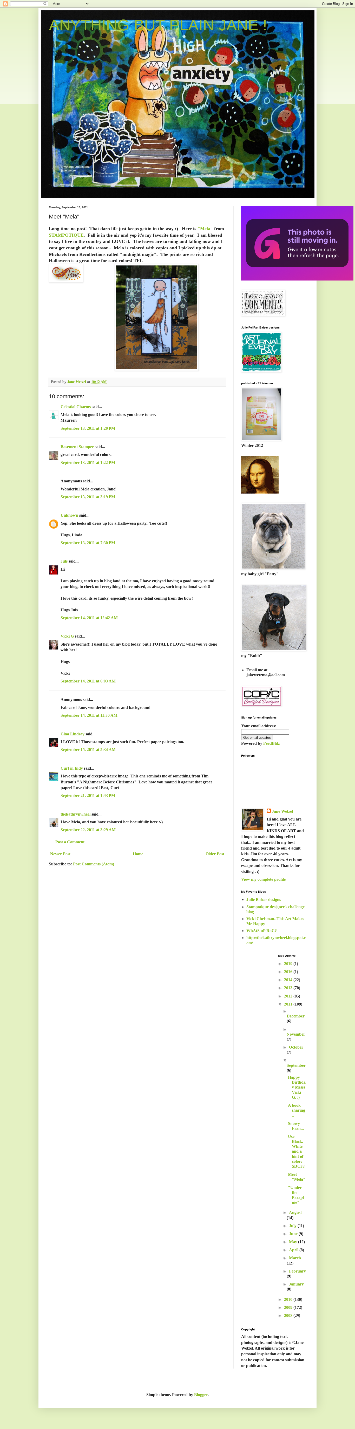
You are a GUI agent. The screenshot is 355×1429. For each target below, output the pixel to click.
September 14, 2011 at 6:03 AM (88, 681)
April (294, 1250)
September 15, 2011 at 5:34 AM (88, 749)
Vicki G (67, 636)
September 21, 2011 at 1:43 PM (88, 795)
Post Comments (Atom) (93, 864)
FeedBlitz (271, 743)
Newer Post (60, 854)
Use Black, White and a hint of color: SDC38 (296, 1151)
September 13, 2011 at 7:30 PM (88, 543)
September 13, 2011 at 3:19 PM (88, 497)
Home (138, 854)
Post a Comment (69, 842)
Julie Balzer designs (263, 899)
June (294, 1234)
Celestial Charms (76, 407)
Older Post (215, 854)
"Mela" (204, 228)
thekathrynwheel (75, 814)
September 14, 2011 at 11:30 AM (89, 715)
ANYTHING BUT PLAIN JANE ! (158, 25)
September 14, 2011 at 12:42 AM (89, 618)
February (297, 1271)
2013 (288, 988)
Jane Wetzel (282, 811)
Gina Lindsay (72, 734)
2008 (288, 1315)
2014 (288, 979)
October (296, 1047)
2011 (288, 1004)
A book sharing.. (296, 1110)
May (293, 1242)
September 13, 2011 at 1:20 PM (88, 428)
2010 (288, 1299)
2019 (288, 963)
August (295, 1212)
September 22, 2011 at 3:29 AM (88, 830)
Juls (64, 561)
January (296, 1284)
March (295, 1258)
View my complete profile (263, 879)
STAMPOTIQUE (66, 235)
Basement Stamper (77, 447)
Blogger (201, 1394)
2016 (288, 971)
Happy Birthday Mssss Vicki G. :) (297, 1087)
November (296, 1034)
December (296, 1016)
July (293, 1225)
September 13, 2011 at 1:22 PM (88, 462)
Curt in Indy (72, 768)
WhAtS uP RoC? (261, 930)
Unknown (69, 515)
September (296, 1065)
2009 (288, 1307)
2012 (288, 996)
